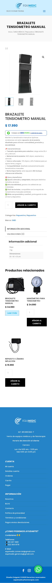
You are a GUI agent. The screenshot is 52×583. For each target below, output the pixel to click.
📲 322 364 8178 (12, 544)
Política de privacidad (15, 513)
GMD (14, 220)
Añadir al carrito (26, 205)
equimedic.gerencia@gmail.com (19, 554)
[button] (43, 57)
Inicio (10, 32)
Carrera (26, 445)
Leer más (12, 313)
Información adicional (18, 229)
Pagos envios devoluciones (17, 522)
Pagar (8, 485)
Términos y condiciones (15, 518)
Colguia (16, 577)
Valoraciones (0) (15, 234)
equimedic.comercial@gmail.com (20, 551)
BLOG (7, 503)
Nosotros (9, 499)
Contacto (9, 508)
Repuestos (30, 32)
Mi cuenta (9, 466)
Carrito (8, 480)
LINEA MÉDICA (19, 32)
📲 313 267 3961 (12, 542)
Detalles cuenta (12, 471)
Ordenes (9, 476)
